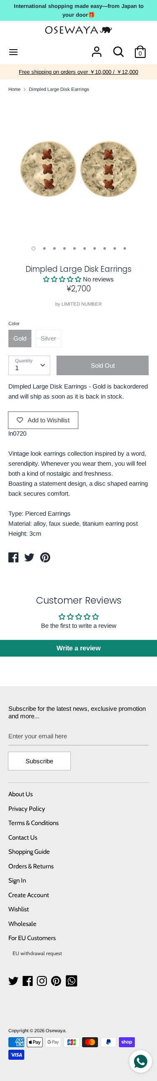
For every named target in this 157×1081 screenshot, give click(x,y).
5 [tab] (74, 248)
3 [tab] (54, 248)
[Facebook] (28, 981)
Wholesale (22, 924)
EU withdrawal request (37, 953)
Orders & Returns (31, 866)
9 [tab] (114, 248)
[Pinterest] (57, 981)
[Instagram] (43, 981)
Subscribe (39, 761)
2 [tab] (44, 248)
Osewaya (55, 1030)
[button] (62, 279)
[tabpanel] (78, 169)
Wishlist (18, 909)
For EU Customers (32, 938)
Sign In (17, 880)
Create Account (28, 895)
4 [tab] (64, 248)
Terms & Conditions (33, 823)
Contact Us (22, 837)
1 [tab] (33, 248)
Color (14, 323)
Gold (19, 338)
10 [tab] (125, 248)
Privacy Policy (26, 809)
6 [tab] (84, 248)
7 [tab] (94, 248)
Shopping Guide (29, 851)
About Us (20, 794)
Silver (48, 338)
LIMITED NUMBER (82, 303)
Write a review (78, 648)
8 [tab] (104, 248)
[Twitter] (14, 981)
